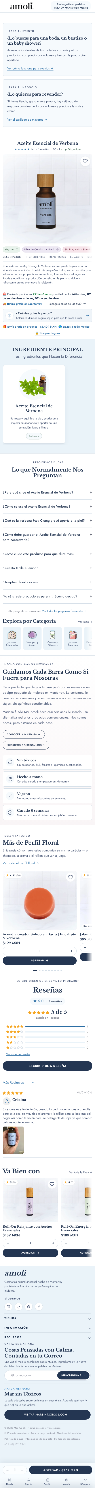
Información (16, 1328)
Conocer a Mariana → (24, 734)
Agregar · (60, 1470)
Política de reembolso (16, 1433)
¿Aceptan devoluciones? (20, 582)
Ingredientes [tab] (36, 257)
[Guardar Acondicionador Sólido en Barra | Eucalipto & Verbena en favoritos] (70, 877)
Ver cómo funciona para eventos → (30, 68)
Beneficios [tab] (57, 257)
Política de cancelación (67, 1439)
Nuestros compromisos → (26, 745)
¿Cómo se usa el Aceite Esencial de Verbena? (36, 506)
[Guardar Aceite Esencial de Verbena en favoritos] (85, 161)
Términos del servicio (69, 1433)
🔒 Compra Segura (47, 333)
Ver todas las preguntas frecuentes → (64, 611)
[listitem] (12, 638)
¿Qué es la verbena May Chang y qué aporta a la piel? (44, 520)
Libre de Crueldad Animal (39, 249)
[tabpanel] (47, 274)
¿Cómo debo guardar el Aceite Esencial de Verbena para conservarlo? (41, 537)
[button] (15, 1026)
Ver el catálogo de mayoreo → (27, 119)
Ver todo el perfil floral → (21, 863)
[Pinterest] (29, 1307)
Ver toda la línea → (80, 1172)
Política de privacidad (43, 1433)
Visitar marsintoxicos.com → (47, 1415)
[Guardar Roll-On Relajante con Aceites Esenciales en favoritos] (52, 1184)
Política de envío (13, 1439)
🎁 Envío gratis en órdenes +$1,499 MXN (30, 327)
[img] (13, 1093)
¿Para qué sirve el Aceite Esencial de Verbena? (38, 492)
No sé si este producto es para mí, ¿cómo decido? (40, 596)
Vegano (9, 249)
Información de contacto (38, 1439)
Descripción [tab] (12, 257)
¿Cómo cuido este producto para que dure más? (38, 554)
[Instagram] (8, 1307)
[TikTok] (19, 1307)
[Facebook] (39, 1307)
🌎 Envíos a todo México (73, 327)
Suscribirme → (73, 1375)
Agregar (37, 960)
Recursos (13, 1337)
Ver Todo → (85, 622)
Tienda (10, 1318)
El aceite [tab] (77, 257)
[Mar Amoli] (19, 6)
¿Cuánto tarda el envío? (20, 568)
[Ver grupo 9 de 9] (61, 970)
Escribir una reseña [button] (47, 1066)
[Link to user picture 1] (13, 1140)
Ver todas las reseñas (18, 1054)
